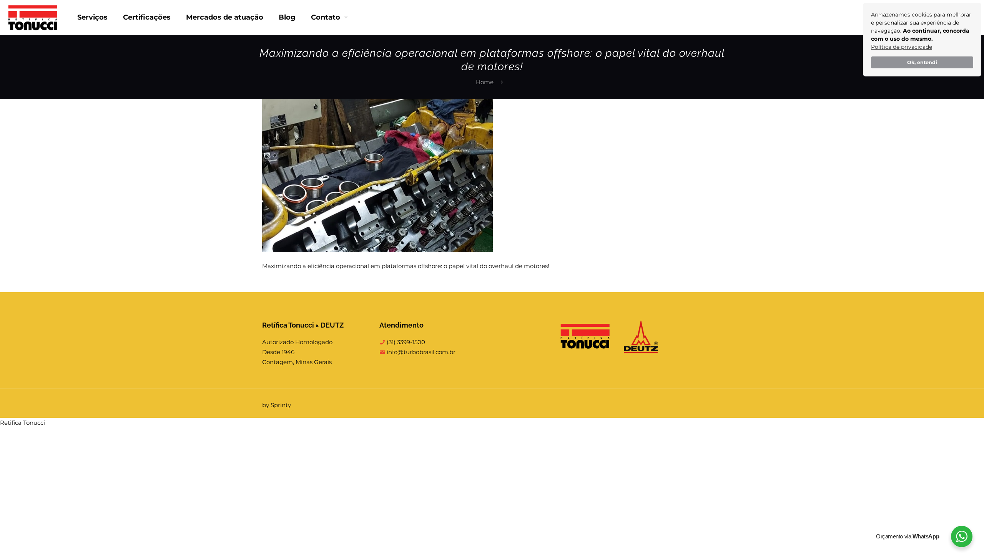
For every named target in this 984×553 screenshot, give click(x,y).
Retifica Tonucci (22, 422)
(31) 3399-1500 (405, 342)
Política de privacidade (901, 46)
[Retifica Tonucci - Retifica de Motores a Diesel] (33, 17)
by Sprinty (276, 405)
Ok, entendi (922, 62)
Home (485, 82)
